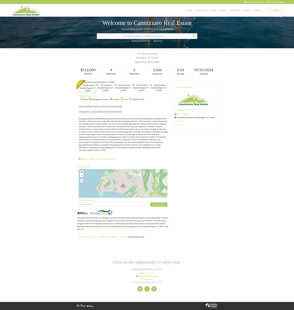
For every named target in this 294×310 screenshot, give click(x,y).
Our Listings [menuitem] (201, 10)
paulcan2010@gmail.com (255, 2)
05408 (122, 237)
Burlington (114, 237)
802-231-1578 (273, 2)
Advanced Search (140, 41)
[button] (194, 36)
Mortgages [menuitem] (235, 10)
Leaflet (146, 196)
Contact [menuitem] (258, 10)
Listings (89, 237)
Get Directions (159, 204)
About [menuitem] (247, 10)
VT (95, 237)
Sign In (272, 10)
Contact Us (179, 121)
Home (81, 237)
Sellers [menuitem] (223, 10)
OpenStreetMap (155, 196)
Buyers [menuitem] (214, 10)
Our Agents (179, 124)
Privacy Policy (147, 279)
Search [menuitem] (189, 10)
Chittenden (103, 237)
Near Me (157, 41)
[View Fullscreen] (81, 180)
